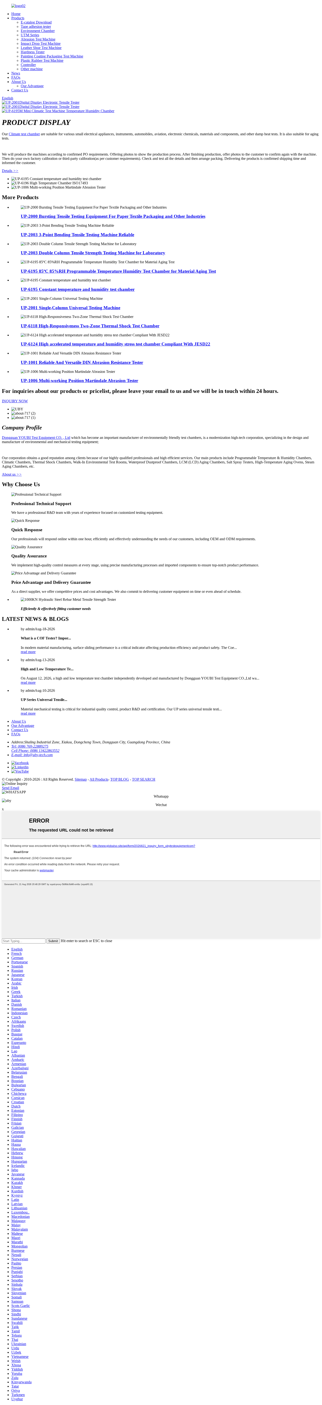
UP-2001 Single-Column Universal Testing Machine (70, 307)
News (15, 73)
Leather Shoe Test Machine (41, 48)
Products (17, 18)
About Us (18, 82)
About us (12, 474)
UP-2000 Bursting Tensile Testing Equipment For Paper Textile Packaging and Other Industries (113, 216)
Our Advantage (32, 86)
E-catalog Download (36, 22)
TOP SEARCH (143, 779)
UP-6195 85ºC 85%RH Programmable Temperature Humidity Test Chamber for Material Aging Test (118, 271)
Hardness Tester (33, 52)
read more (28, 652)
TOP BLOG (119, 779)
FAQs (15, 77)
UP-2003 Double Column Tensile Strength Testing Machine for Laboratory (93, 252)
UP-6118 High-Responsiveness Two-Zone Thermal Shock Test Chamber (90, 325)
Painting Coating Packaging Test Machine (52, 56)
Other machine (32, 69)
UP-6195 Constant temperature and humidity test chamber (78, 289)
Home (16, 14)
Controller (28, 65)
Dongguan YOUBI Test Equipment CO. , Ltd (36, 438)
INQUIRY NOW (15, 401)
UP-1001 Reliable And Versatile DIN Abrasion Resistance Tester (82, 362)
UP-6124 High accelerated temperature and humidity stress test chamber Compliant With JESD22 (115, 344)
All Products (99, 779)
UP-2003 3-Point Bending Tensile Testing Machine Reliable (77, 234)
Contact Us (19, 90)
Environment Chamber (38, 31)
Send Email (10, 788)
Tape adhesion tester (36, 27)
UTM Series (30, 35)
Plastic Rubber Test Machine (42, 60)
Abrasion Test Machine (38, 39)
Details (10, 171)
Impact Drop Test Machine (41, 43)
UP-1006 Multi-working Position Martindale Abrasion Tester (79, 380)
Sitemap (81, 779)
